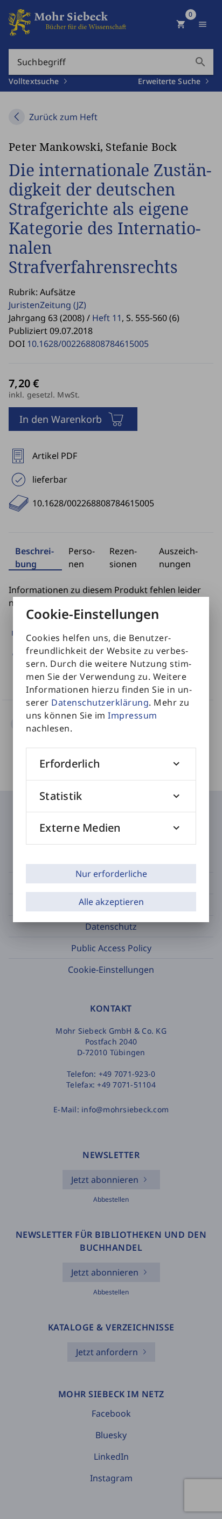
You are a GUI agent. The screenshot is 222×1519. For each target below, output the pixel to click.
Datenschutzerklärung (100, 702)
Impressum (132, 715)
